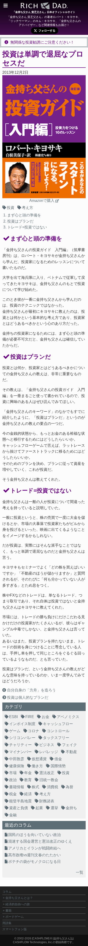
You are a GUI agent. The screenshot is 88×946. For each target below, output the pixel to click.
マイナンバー (20, 752)
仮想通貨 (39, 759)
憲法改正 (46, 773)
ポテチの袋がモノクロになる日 (34, 862)
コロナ (33, 731)
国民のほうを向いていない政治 (34, 835)
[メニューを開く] (5, 5)
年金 (28, 773)
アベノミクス (68, 717)
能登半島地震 (20, 801)
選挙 (54, 808)
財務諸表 (46, 801)
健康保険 (16, 766)
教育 (28, 780)
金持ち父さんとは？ (19, 898)
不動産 (71, 752)
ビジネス (46, 745)
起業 (39, 808)
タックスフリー (56, 738)
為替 (69, 787)
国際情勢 (58, 766)
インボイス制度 (22, 724)
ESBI (13, 717)
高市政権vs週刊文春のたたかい (34, 855)
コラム (6, 891)
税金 (13, 794)
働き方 (37, 766)
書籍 (8, 910)
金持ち (71, 808)
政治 (13, 780)
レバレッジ (48, 752)
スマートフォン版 (14, 929)
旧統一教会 (48, 780)
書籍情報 (16, 787)
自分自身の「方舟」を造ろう (31, 690)
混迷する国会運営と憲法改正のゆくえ (40, 841)
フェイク (69, 745)
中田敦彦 (16, 759)
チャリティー (20, 745)
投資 (10, 208)
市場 (13, 773)
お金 (45, 717)
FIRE (29, 717)
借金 (58, 759)
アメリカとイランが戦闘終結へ (34, 848)
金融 (13, 815)
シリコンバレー (22, 738)
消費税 (52, 787)
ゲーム (14, 731)
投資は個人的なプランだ (27, 697)
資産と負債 (18, 808)
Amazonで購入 (41, 201)
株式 (35, 787)
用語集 (6, 923)
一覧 (79, 872)
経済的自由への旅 (17, 904)
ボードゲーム (14, 916)
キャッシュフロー (58, 724)
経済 (28, 794)
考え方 (27, 208)
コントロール (58, 731)
